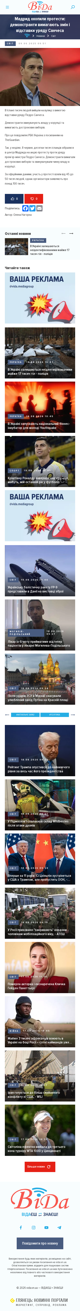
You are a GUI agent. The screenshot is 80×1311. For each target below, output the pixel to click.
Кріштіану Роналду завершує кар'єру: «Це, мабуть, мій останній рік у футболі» (38, 480)
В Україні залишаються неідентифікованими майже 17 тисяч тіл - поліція (50, 250)
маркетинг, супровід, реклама (41, 1305)
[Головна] (27, 36)
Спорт (15, 470)
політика (55, 714)
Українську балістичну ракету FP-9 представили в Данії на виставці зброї (35, 589)
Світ (10, 43)
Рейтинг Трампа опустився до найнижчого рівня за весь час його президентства (39, 769)
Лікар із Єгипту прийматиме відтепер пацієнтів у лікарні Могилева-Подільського (39, 644)
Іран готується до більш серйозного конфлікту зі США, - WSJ (34, 1095)
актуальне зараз (25, 714)
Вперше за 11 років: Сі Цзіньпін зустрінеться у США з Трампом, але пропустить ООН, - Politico (39, 878)
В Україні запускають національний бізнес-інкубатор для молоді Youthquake (39, 426)
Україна (38, 240)
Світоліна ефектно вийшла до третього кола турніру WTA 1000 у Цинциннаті (36, 1149)
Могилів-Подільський (20, 633)
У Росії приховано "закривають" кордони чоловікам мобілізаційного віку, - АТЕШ (37, 932)
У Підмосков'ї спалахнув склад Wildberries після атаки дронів (38, 823)
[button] (71, 233)
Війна (14, 1031)
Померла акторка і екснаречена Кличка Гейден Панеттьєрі (36, 986)
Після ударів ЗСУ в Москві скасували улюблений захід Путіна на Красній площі (38, 698)
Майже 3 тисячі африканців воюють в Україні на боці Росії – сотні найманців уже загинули (38, 1040)
